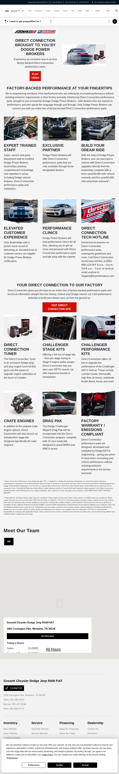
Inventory (11, 723)
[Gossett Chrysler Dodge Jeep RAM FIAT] (12, 10)
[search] (116, 11)
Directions (92, 733)
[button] (59, 603)
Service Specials (39, 733)
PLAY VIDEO (35, 76)
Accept (85, 765)
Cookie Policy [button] (47, 755)
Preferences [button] (12, 758)
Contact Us (15, 688)
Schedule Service (39, 729)
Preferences (34, 765)
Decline (59, 765)
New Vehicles (10, 729)
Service (36, 723)
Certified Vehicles (12, 738)
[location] (92, 2)
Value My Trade (67, 733)
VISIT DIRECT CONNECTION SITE (59, 307)
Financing (67, 723)
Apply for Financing (69, 729)
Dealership (95, 723)
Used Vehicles (10, 733)
